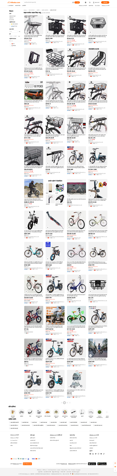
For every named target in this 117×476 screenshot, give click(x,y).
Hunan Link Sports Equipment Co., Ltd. (54, 332)
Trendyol (73, 469)
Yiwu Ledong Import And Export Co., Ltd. (54, 41)
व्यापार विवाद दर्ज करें (73, 443)
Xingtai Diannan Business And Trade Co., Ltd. (97, 236)
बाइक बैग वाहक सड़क (44, 422)
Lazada (58, 469)
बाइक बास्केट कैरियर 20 (14, 425)
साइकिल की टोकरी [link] (53, 10)
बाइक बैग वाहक (34, 422)
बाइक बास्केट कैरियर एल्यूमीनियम (38, 425)
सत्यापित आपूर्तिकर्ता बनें (93, 445)
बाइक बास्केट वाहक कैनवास (63, 425)
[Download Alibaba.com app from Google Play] (102, 463)
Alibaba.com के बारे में (14, 435)
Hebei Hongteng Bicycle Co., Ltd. (74, 300)
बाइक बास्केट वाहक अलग (98, 425)
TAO (69, 469)
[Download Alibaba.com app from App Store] (92, 463)
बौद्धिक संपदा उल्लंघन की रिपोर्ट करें (75, 448)
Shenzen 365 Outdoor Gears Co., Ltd (32, 76)
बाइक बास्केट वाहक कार (74, 425)
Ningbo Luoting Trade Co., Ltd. (94, 75)
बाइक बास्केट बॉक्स (54, 422)
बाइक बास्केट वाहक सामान (26, 425)
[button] (73, 2)
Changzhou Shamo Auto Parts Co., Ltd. (32, 107)
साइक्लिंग (38, 10)
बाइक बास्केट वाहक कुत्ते (14, 428)
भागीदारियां (91, 448)
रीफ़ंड (71, 445)
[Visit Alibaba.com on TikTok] (104, 454)
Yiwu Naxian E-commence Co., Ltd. (74, 75)
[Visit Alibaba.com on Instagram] (98, 454)
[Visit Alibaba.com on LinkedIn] (93, 454)
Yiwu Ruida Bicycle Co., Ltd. (30, 42)
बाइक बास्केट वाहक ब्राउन (51, 425)
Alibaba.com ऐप (71, 463)
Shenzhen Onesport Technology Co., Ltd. (97, 173)
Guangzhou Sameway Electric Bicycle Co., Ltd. (76, 172)
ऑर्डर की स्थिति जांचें (93, 443)
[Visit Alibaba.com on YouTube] (101, 454)
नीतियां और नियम (33, 450)
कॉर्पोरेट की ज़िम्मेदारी (13, 443)
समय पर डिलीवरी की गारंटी (34, 443)
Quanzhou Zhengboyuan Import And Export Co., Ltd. (55, 236)
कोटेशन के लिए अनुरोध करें (54, 440)
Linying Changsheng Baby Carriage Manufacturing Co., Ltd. (76, 395)
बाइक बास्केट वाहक (94, 422)
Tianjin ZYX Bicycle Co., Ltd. (72, 334)
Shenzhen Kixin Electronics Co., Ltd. (31, 206)
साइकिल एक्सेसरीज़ (45, 10)
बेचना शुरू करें (92, 440)
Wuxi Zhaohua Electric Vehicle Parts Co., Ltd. (97, 300)
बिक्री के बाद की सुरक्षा (34, 445)
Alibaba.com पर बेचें (93, 437)
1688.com (45, 469)
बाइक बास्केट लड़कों (63, 422)
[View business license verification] (70, 474)
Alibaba (25, 10)
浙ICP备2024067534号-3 (93, 474)
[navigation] (15, 206)
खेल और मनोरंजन (32, 10)
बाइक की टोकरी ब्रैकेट (73, 422)
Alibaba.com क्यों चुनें (14, 437)
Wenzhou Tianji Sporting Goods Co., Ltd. (54, 74)
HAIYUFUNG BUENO (28, 331)
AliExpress (39, 469)
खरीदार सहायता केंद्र (73, 437)
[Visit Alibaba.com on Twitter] (96, 454)
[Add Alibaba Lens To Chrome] (27, 463)
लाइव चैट (71, 440)
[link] (115, 463)
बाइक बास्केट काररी (84, 422)
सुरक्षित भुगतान (32, 437)
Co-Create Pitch (13, 440)
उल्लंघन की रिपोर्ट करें (73, 450)
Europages (78, 469)
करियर (11, 445)
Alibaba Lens (16, 463)
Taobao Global (64, 469)
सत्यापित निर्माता (52, 437)
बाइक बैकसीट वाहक (25, 422)
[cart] (90, 2)
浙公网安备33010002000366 (80, 474)
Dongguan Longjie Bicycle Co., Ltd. (31, 236)
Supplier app (64, 463)
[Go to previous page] (62, 402)
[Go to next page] (70, 402)
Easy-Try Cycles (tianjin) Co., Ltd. (74, 237)
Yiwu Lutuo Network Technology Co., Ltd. (75, 43)
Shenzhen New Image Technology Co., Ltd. (97, 41)
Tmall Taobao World (52, 469)
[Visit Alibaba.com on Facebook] (90, 454)
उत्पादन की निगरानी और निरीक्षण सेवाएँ (36, 448)
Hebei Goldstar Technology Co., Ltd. (74, 204)
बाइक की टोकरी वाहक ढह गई (86, 425)
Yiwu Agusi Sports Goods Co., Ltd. (95, 204)
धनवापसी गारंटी (32, 440)
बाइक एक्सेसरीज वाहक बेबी (15, 422)
